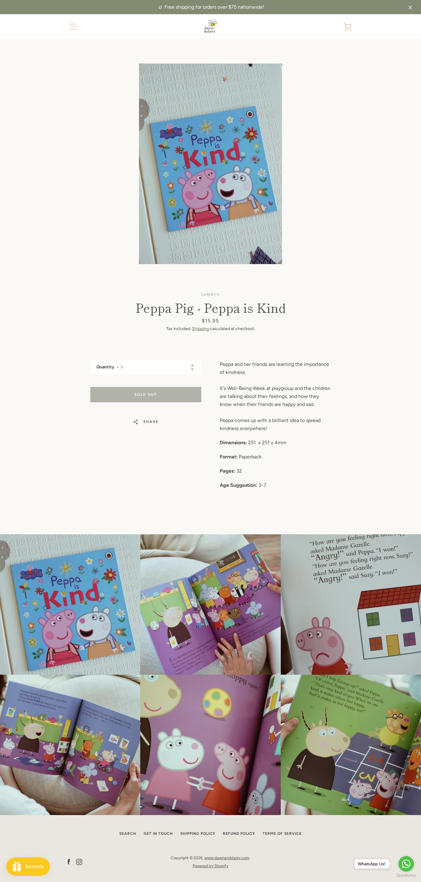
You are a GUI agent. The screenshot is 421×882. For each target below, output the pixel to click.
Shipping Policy (197, 833)
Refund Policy (239, 833)
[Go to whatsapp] (406, 864)
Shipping (200, 328)
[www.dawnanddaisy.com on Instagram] (79, 861)
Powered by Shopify (210, 865)
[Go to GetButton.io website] (406, 876)
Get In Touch (158, 833)
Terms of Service (282, 833)
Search (127, 833)
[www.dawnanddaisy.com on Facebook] (69, 861)
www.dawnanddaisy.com (226, 857)
